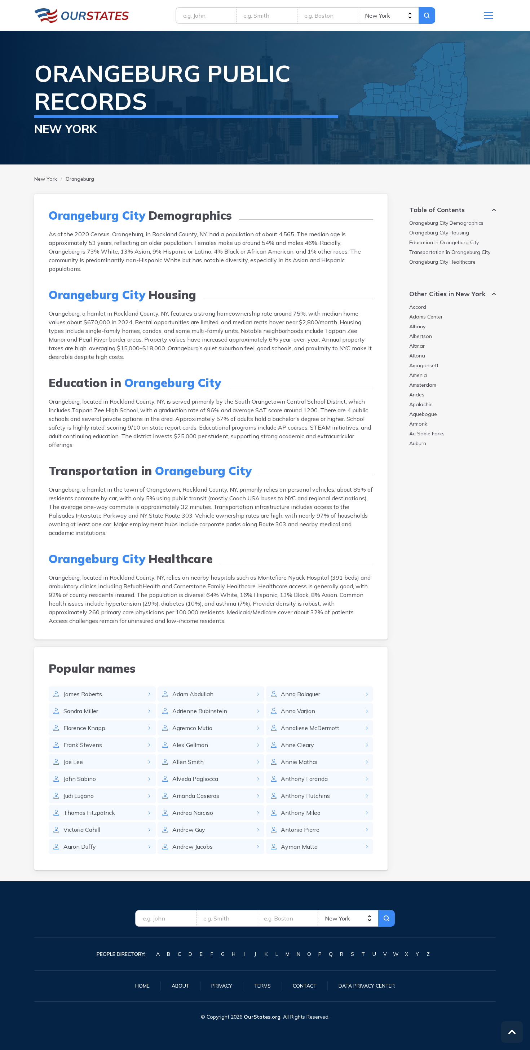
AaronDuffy (79, 846)
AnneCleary (297, 744)
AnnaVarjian (298, 711)
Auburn (417, 443)
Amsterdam (422, 385)
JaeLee (73, 761)
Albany (417, 326)
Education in (444, 242)
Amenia (418, 375)
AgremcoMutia (192, 728)
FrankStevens (82, 744)
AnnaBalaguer (300, 694)
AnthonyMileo (301, 812)
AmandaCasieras (195, 795)
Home (142, 986)
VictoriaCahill (81, 829)
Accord (417, 307)
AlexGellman (190, 744)
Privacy (221, 986)
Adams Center (426, 316)
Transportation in (449, 252)
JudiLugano (78, 795)
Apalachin (421, 404)
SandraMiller (80, 711)
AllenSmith (188, 761)
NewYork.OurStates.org (81, 15)
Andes (416, 394)
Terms (262, 986)
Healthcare (442, 262)
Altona (417, 355)
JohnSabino (79, 778)
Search (427, 15)
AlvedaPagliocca (195, 778)
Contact (305, 986)
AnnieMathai (299, 761)
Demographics (446, 223)
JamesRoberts (82, 694)
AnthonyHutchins (305, 795)
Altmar (417, 346)
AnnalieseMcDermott (310, 728)
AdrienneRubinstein (199, 711)
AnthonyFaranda (304, 778)
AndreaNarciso (192, 812)
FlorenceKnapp (84, 728)
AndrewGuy (188, 829)
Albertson (420, 336)
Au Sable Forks (427, 433)
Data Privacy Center (367, 986)
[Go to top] (512, 1032)
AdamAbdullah (192, 694)
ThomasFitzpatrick (89, 812)
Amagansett (423, 365)
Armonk (418, 424)
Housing (439, 232)
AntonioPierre (300, 829)
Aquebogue (423, 414)
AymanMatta (299, 846)
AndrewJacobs (192, 846)
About (180, 986)
